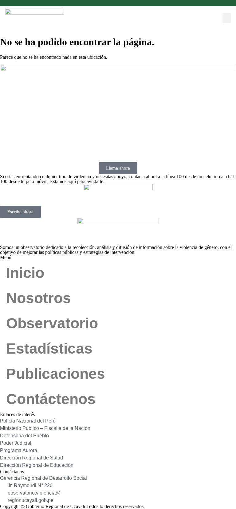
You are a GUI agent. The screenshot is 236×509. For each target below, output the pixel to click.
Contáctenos (51, 399)
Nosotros (38, 298)
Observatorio (52, 323)
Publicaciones (55, 374)
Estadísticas (49, 348)
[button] (226, 18)
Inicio (25, 273)
